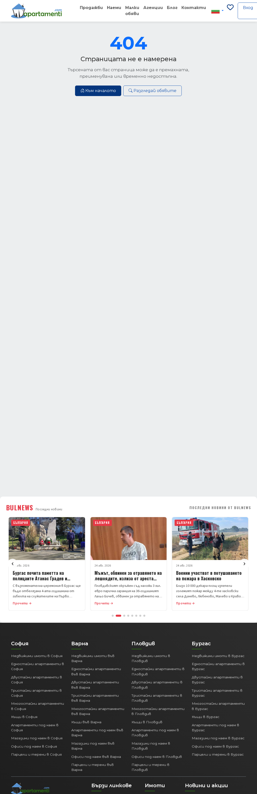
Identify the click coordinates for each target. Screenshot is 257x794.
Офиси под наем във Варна (96, 757)
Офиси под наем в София (34, 746)
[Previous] (13, 564)
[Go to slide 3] (124, 616)
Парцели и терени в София (36, 754)
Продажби (91, 7)
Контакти (193, 7)
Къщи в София (24, 717)
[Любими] (230, 11)
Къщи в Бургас (205, 717)
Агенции (153, 7)
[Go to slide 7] (140, 616)
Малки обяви (132, 10)
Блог (172, 7)
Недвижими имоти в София (36, 656)
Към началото (100, 90)
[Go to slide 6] (136, 616)
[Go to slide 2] (118, 616)
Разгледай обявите (155, 90)
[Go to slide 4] (128, 616)
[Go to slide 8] (144, 616)
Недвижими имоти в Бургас (218, 656)
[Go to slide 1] (113, 616)
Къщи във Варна (86, 722)
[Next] (244, 564)
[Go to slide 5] (132, 616)
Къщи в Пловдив (147, 722)
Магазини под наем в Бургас (218, 738)
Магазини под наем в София (36, 738)
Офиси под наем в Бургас (215, 746)
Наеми (114, 7)
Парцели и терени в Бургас (218, 754)
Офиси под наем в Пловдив (157, 757)
